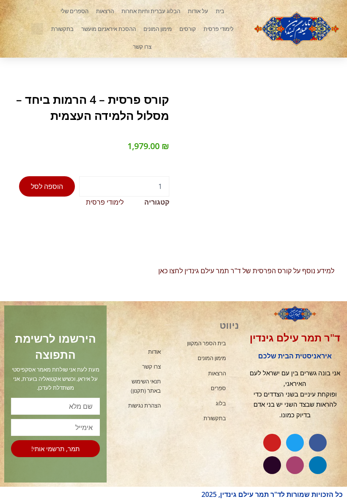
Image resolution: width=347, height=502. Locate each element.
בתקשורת (62, 29)
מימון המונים (157, 29)
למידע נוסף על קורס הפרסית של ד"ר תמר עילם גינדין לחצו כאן (246, 270)
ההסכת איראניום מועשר (108, 29)
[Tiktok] (272, 465)
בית (220, 11)
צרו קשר (142, 46)
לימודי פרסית (219, 29)
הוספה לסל (47, 186)
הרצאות (105, 11)
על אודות (198, 11)
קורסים (187, 29)
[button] (37, 29)
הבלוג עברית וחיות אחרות (150, 11)
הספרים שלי (74, 11)
